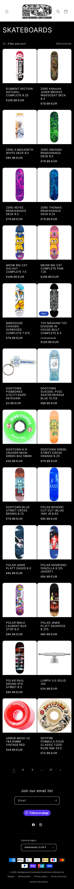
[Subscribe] (56, 801)
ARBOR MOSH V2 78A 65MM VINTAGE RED (18, 741)
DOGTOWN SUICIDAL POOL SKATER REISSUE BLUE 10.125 (52, 393)
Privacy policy (40, 876)
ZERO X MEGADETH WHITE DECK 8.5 (19, 151)
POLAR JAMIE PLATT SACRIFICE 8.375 (53, 626)
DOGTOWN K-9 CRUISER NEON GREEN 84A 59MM (19, 453)
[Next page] (60, 770)
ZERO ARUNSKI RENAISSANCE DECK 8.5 (51, 153)
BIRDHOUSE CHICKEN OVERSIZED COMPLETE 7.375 (18, 328)
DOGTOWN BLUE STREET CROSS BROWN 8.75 (18, 510)
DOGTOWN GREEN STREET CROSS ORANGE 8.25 (53, 453)
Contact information (39, 882)
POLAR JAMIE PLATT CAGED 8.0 (18, 566)
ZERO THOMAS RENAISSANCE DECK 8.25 (51, 211)
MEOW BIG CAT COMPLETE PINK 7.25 (52, 268)
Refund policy (24, 876)
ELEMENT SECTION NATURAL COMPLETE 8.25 (19, 92)
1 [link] (14, 769)
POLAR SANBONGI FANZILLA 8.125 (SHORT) (54, 568)
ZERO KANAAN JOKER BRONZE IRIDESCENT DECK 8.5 (53, 93)
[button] (7, 11)
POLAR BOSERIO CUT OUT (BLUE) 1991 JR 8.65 (52, 510)
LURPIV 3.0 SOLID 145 (53, 682)
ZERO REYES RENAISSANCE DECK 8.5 (16, 211)
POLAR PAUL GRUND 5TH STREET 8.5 (15, 684)
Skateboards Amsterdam (29, 872)
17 (51, 769)
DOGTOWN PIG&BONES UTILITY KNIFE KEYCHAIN (16, 393)
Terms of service (58, 876)
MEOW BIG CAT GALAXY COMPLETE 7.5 (16, 268)
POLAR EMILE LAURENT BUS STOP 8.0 (16, 626)
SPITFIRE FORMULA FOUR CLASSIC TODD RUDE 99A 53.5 (52, 743)
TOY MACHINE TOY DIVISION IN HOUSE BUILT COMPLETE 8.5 (54, 328)
